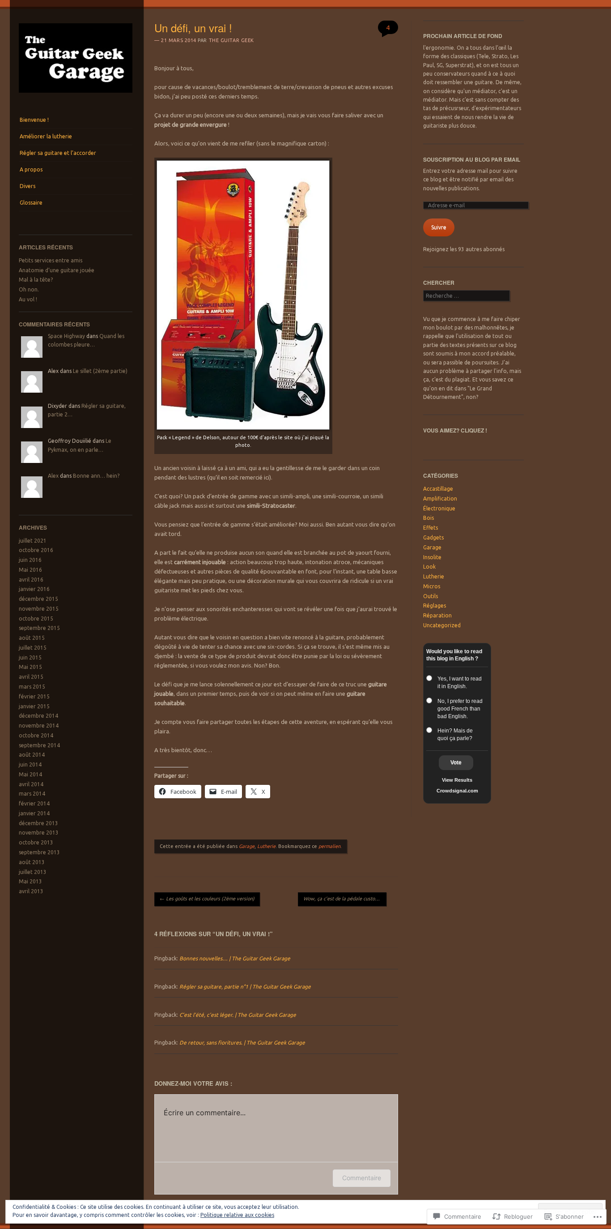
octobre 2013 (36, 842)
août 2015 (32, 638)
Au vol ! (28, 299)
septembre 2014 (39, 745)
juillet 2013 (33, 872)
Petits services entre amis (50, 260)
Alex (53, 476)
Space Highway (66, 336)
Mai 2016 (30, 570)
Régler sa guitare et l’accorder (58, 153)
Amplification (440, 498)
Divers (27, 186)
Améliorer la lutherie (46, 136)
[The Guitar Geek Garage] (75, 95)
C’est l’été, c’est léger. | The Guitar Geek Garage (237, 1015)
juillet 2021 (33, 541)
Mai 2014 (30, 774)
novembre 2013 (39, 832)
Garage (247, 846)
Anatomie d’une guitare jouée (56, 270)
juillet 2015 (33, 648)
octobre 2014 (36, 735)
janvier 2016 (34, 589)
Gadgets (433, 537)
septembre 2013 (39, 852)
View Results (457, 780)
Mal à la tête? (36, 280)
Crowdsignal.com (457, 790)
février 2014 (34, 803)
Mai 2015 (30, 667)
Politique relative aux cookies (237, 1215)
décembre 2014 (38, 716)
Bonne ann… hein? (96, 476)
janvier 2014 (34, 813)
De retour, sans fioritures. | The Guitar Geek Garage (242, 1042)
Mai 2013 (30, 881)
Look (429, 567)
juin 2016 (30, 560)
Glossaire (31, 203)
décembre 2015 (38, 599)
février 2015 (34, 696)
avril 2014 (31, 784)
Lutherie (266, 846)
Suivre (438, 227)
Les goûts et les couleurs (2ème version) (207, 898)
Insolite (432, 557)
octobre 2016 (36, 550)
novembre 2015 (39, 609)
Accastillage (438, 489)
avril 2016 (31, 579)
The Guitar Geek (231, 40)
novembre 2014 (39, 725)
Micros (431, 586)
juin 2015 (30, 657)
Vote (456, 762)
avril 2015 (31, 677)
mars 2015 (32, 686)
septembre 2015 (39, 628)
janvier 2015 (34, 706)
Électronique (439, 508)
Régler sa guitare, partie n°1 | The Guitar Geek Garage (245, 986)
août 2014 (32, 755)
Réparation (437, 615)
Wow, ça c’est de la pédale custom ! (344, 898)
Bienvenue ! (34, 120)
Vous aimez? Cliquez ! (455, 430)
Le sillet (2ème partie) (100, 371)
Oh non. (29, 289)
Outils (430, 596)
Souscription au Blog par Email (471, 159)
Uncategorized (442, 625)
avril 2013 (31, 891)
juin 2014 (30, 764)
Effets (430, 528)
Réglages (434, 605)
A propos (31, 169)
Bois (428, 518)
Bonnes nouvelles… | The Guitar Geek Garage (234, 958)
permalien (329, 846)
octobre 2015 (36, 618)
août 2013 (32, 862)
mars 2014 (32, 793)
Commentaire (361, 1178)
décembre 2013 (38, 823)
